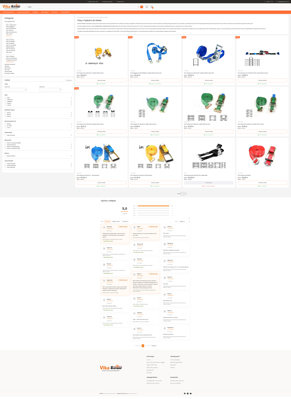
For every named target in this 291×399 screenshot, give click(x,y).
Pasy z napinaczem (11, 25)
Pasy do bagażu (10, 43)
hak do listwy (11, 135)
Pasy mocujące (10, 56)
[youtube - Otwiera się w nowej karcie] (191, 393)
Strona (179, 193)
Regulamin (150, 370)
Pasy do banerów (10, 50)
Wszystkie (107, 221)
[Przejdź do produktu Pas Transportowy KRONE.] (262, 155)
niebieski (9, 101)
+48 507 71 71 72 (269, 1)
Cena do (41, 87)
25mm (9, 113)
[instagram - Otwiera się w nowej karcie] (188, 393)
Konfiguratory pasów (107, 1)
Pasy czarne (9, 34)
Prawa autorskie (175, 383)
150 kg (9, 124)
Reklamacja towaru (153, 383)
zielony (9, 103)
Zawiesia (7, 66)
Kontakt (149, 373)
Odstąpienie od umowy (154, 381)
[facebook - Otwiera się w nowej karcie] (185, 393)
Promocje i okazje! (9, 73)
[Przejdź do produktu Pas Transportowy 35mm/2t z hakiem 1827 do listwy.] (262, 104)
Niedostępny (209, 182)
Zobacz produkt (155, 80)
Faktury (172, 367)
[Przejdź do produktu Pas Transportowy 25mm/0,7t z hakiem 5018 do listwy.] (101, 53)
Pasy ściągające (10, 26)
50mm (9, 116)
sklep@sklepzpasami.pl (283, 1)
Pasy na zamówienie (11, 58)
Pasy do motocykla (11, 45)
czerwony (10, 99)
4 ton (8, 127)
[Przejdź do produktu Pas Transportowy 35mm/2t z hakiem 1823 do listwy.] (155, 104)
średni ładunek (11, 165)
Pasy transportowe (9, 21)
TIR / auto (7, 70)
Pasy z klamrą (9, 30)
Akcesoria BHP (8, 71)
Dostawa (173, 365)
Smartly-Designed (132, 393)
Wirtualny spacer (152, 367)
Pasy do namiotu (10, 48)
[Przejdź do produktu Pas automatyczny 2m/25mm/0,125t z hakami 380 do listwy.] (262, 53)
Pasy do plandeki (10, 41)
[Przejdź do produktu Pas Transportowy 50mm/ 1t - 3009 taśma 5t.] (101, 155)
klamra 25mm (11, 156)
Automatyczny (11, 145)
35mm (9, 114)
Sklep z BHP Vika (152, 365)
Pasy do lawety (10, 39)
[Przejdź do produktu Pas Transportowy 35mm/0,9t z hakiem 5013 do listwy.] (101, 104)
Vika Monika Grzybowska (109, 393)
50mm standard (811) (13, 148)
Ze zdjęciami (125, 221)
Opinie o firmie (120, 1)
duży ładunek (11, 167)
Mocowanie (8, 68)
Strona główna (80, 17)
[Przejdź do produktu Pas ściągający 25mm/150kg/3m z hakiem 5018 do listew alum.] (155, 53)
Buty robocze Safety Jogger (156, 362)
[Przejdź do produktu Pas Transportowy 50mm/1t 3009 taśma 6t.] (155, 155)
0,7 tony (9, 126)
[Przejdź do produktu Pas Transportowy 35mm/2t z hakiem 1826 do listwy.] (208, 104)
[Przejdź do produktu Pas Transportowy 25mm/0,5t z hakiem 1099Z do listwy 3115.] (209, 53)
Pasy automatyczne (11, 32)
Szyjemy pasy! (10, 61)
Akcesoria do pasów (10, 64)
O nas (149, 360)
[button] (141, 7)
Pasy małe (9, 52)
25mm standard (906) (14, 143)
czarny (9, 105)
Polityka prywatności (177, 381)
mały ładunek (11, 163)
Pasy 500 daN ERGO (11, 28)
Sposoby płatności (176, 362)
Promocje (8, 35)
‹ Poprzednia (137, 345)
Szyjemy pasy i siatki (93, 1)
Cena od (7, 87)
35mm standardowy (13, 146)
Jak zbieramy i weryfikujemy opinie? (189, 218)
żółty (8, 98)
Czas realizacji (175, 360)
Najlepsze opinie (116, 221)
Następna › (154, 345)
